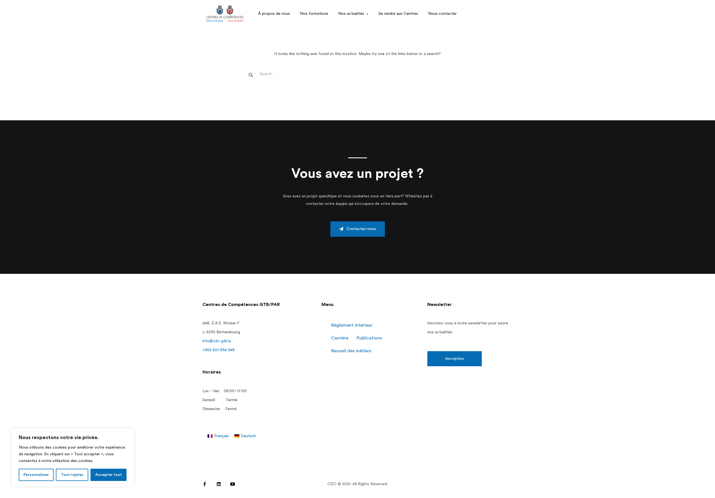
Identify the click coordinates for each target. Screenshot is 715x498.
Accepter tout (108, 475)
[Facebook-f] (204, 484)
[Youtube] (232, 484)
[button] (357, 229)
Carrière (339, 338)
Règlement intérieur (351, 325)
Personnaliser (36, 475)
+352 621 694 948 (218, 350)
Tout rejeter (72, 475)
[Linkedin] (218, 484)
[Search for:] (357, 74)
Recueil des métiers (351, 351)
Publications (369, 338)
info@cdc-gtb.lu (216, 341)
